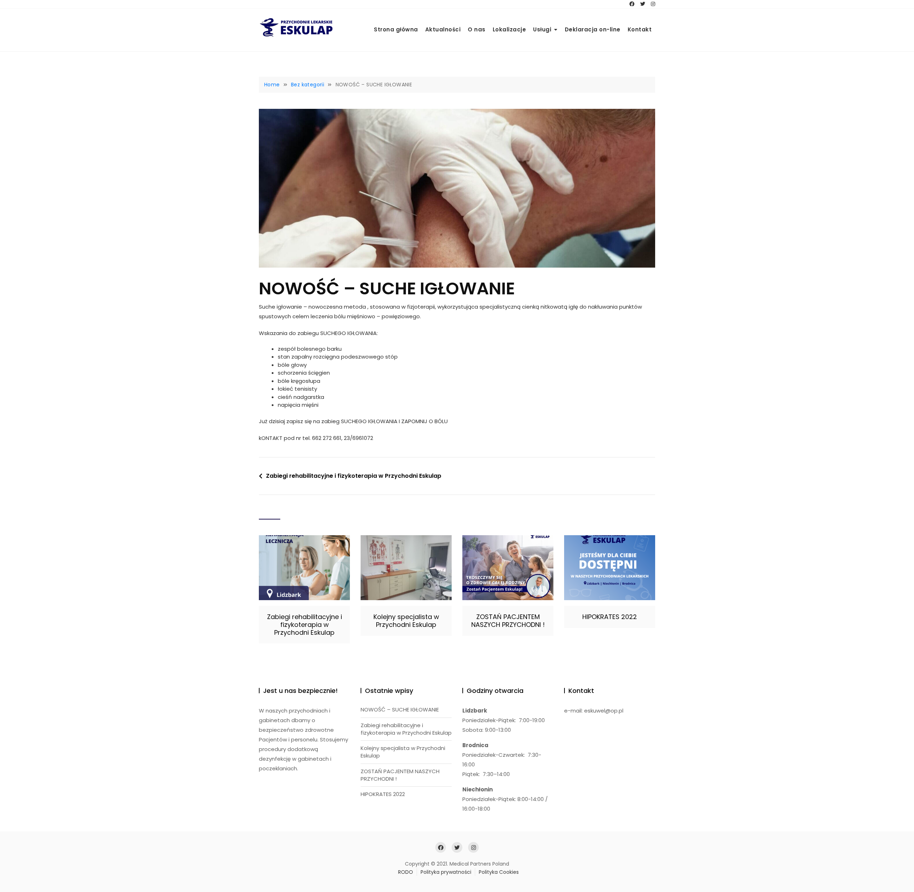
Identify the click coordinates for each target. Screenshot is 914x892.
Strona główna (396, 29)
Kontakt (640, 29)
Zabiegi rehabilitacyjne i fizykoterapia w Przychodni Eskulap (353, 476)
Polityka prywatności (446, 872)
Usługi (542, 29)
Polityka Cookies (499, 872)
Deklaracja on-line (593, 29)
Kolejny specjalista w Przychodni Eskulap (406, 620)
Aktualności (443, 29)
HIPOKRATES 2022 (609, 616)
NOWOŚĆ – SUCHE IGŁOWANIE (400, 709)
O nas (477, 29)
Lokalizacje (509, 29)
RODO (405, 872)
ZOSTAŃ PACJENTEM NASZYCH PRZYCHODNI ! (508, 620)
